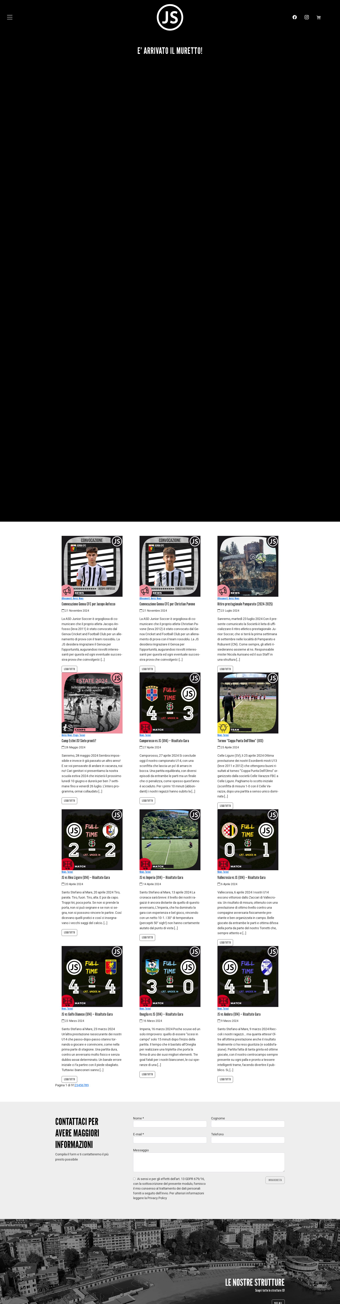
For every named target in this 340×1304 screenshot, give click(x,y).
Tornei (82, 735)
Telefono (217, 1134)
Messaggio (141, 1150)
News (81, 598)
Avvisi (75, 598)
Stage (75, 735)
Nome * (138, 1118)
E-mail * (138, 1134)
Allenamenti (67, 598)
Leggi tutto (69, 669)
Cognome (218, 1118)
